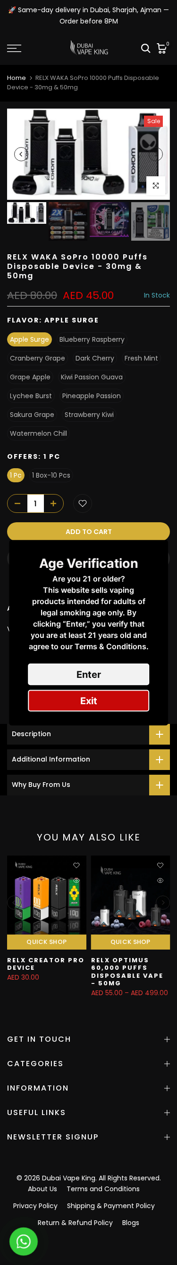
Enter (88, 674)
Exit (88, 700)
